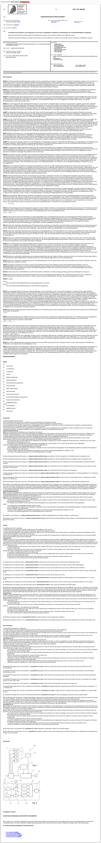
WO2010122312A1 (11, 836)
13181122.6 (16, 24)
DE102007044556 (11, 833)
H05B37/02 (76, 22)
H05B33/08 (53, 22)
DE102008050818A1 (12, 835)
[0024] (20, 835)
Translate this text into (5, 1)
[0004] (16, 832)
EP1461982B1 (10, 832)
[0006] (19, 833)
